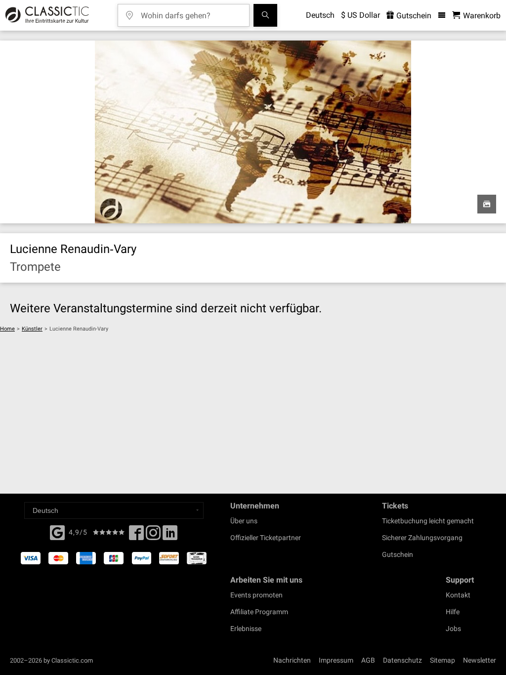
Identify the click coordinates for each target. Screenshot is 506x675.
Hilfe (453, 612)
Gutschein (412, 15)
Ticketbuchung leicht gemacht (428, 521)
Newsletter (479, 660)
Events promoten (256, 595)
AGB (368, 660)
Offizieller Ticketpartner (265, 538)
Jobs (453, 629)
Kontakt (458, 595)
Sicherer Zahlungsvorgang (422, 538)
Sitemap (442, 660)
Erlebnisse (245, 629)
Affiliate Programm (259, 612)
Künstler (32, 329)
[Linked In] (170, 536)
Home (7, 329)
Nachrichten (292, 660)
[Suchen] (265, 15)
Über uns (243, 521)
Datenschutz (402, 660)
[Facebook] (57, 531)
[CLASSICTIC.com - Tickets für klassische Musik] (45, 15)
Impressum (336, 660)
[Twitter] (153, 536)
